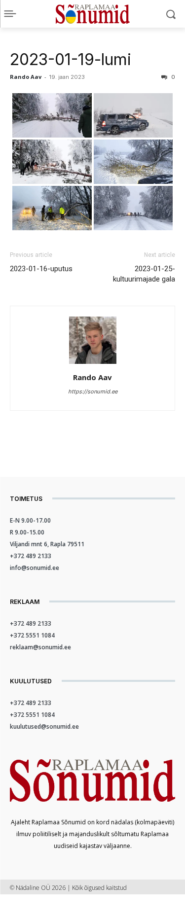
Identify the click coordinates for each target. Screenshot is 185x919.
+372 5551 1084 (32, 635)
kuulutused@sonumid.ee (44, 726)
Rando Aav (25, 76)
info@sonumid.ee (34, 568)
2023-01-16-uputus (41, 268)
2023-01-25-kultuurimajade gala (144, 273)
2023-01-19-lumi (70, 59)
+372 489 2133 (30, 556)
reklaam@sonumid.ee (40, 647)
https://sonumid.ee (92, 391)
